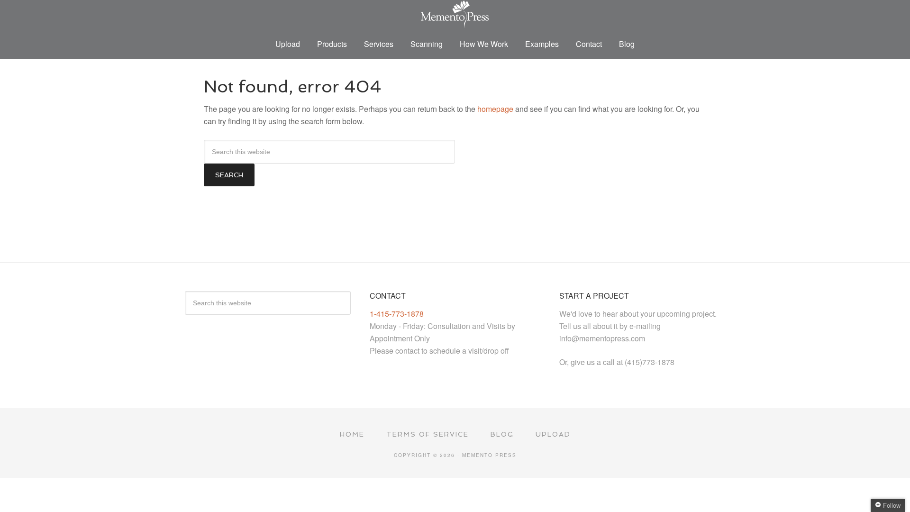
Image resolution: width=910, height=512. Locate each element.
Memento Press (455, 14)
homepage (495, 108)
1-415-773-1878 (397, 313)
